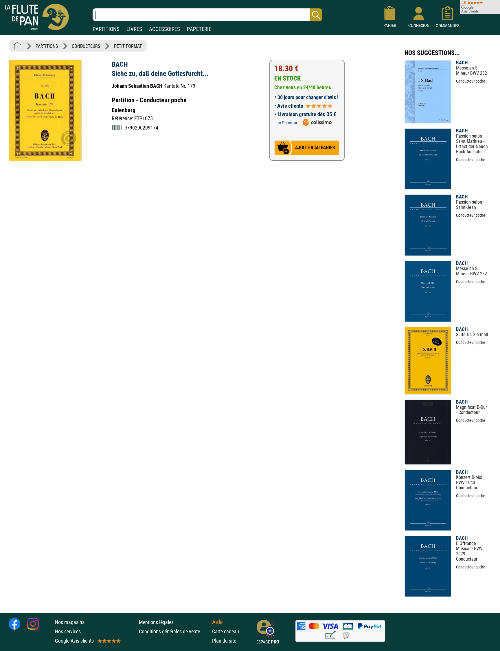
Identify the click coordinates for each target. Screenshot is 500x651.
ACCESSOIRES (164, 29)
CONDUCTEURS (86, 46)
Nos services (68, 631)
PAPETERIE (199, 29)
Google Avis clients (74, 641)
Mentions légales (156, 622)
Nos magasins (69, 622)
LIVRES (134, 29)
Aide (217, 622)
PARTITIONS (106, 29)
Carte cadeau (225, 631)
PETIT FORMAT (128, 46)
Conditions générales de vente (174, 631)
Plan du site (224, 641)
